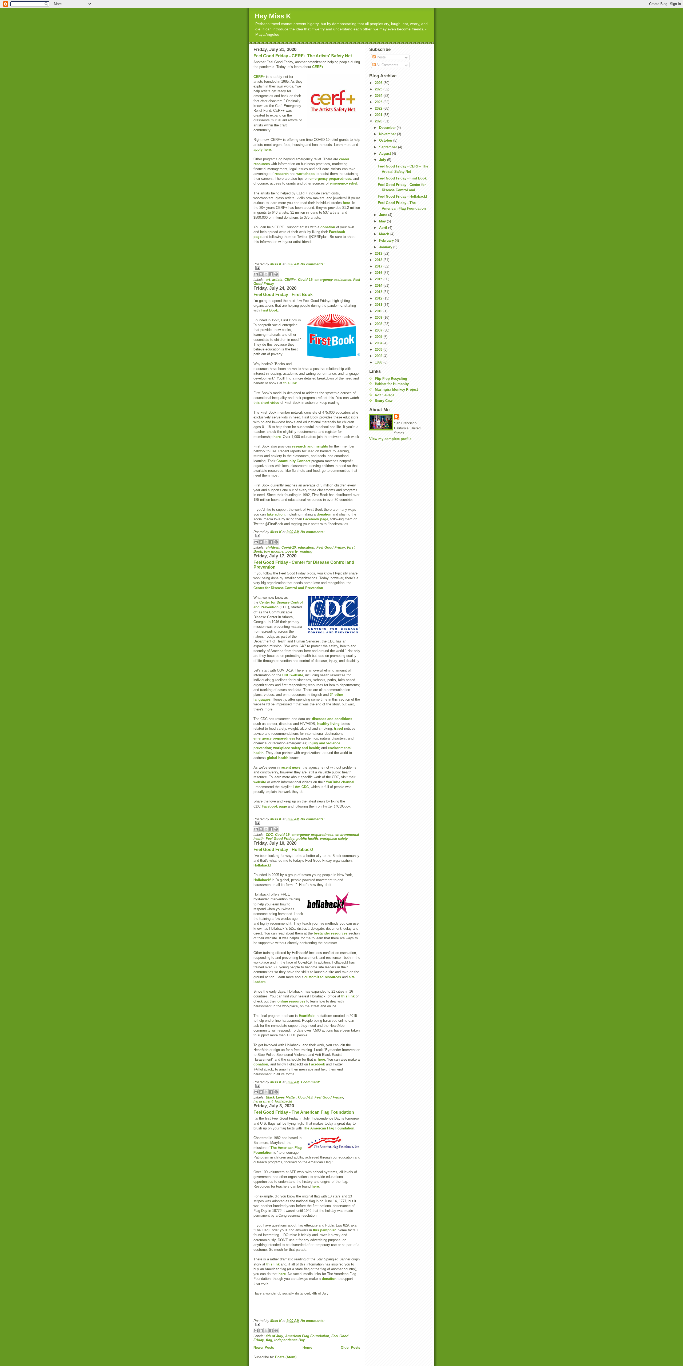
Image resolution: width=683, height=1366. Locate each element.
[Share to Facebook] (271, 274)
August (385, 153)
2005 (379, 337)
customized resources (322, 977)
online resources (291, 1001)
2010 (379, 311)
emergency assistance (333, 280)
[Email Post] (306, 268)
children (272, 547)
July (383, 160)
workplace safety (334, 839)
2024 (379, 96)
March (384, 234)
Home (307, 1347)
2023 (379, 102)
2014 (379, 285)
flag (269, 1340)
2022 (379, 108)
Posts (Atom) (285, 1357)
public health (307, 839)
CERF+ (318, 67)
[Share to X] (266, 274)
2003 (379, 350)
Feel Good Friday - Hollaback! (283, 849)
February (387, 240)
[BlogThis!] (261, 274)
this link (290, 383)
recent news (290, 767)
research (282, 174)
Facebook (317, 1064)
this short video (266, 403)
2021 (379, 115)
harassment (263, 1101)
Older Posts (350, 1347)
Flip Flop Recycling (391, 379)
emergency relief (343, 183)
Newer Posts (263, 1347)
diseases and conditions (332, 719)
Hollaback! (262, 865)
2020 (379, 121)
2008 (379, 324)
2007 (379, 330)
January (386, 247)
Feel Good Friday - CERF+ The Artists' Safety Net (302, 56)
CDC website (292, 675)
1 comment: (310, 1082)
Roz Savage (384, 395)
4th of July (274, 1336)
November (388, 134)
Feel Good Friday (330, 547)
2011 (379, 305)
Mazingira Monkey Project (396, 390)
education (306, 547)
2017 (379, 266)
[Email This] (256, 274)
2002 (379, 356)
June (383, 215)
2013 (379, 292)
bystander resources (330, 933)
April (383, 228)
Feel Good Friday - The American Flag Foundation (303, 1112)
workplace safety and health (296, 748)
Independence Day (289, 1340)
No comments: (312, 264)
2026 (379, 83)
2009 (379, 317)
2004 (379, 343)
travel (338, 728)
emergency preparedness (330, 179)
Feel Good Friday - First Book (283, 294)
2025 (379, 89)
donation (327, 227)
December (388, 128)
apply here (262, 149)
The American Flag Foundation (328, 1128)
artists (277, 280)
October (386, 140)
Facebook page (315, 519)
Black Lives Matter (281, 1097)
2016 (379, 273)
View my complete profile (390, 439)
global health (277, 758)
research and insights (310, 446)
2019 (379, 253)
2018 (379, 260)
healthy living (328, 724)
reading (306, 551)
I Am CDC (301, 787)
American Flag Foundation (307, 1336)
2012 (379, 298)
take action (276, 514)
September (388, 147)
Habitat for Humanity (392, 384)
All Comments (387, 65)
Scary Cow (383, 401)
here (346, 203)
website (259, 782)
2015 (379, 279)
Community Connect (293, 461)
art (268, 280)
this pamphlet (324, 1230)
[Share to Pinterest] (276, 274)
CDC (269, 835)
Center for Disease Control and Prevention (288, 588)
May (383, 221)
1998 (379, 362)
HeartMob (307, 1016)
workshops (305, 174)
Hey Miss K (273, 16)
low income (273, 551)
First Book (269, 310)
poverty (291, 551)
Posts (381, 57)
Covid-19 (305, 280)
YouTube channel (340, 782)
